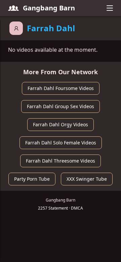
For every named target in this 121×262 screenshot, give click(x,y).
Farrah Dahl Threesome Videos (60, 161)
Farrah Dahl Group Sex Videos (60, 106)
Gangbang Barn (49, 7)
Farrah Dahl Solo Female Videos (60, 142)
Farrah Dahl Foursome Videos (61, 88)
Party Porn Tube (32, 179)
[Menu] (109, 8)
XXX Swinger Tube (87, 179)
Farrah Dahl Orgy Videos (60, 124)
